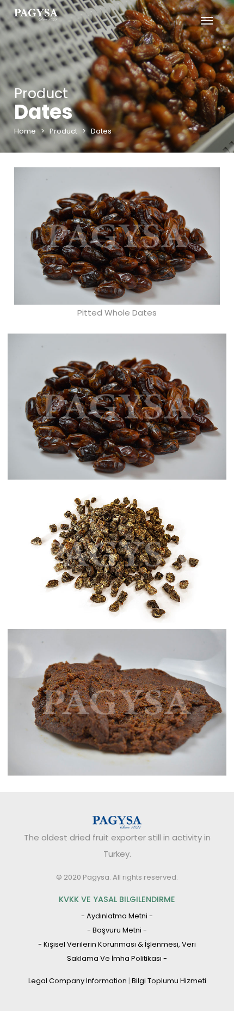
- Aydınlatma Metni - (117, 916)
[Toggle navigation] (206, 19)
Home (25, 131)
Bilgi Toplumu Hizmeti (169, 981)
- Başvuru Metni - (117, 930)
